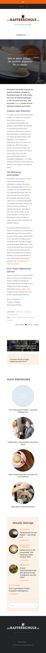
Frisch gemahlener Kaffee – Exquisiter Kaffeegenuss (20, 589)
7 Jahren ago (24, 560)
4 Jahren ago (24, 540)
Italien (26, 317)
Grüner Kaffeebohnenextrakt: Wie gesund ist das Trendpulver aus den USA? (28, 572)
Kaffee (32, 317)
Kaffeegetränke (31, 54)
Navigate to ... (22, 35)
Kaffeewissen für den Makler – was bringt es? (28, 535)
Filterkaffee (28, 187)
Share (37, 324)
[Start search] (27, 6)
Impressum (21, 642)
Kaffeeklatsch (25, 529)
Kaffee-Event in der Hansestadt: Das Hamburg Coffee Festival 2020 (27, 553)
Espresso (12, 54)
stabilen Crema (25, 289)
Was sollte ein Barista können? (23, 507)
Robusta (10, 320)
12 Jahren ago (13, 594)
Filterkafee (20, 54)
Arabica (13, 317)
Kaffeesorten (24, 547)
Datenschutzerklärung (23, 645)
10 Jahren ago (24, 580)
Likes (29, 324)
